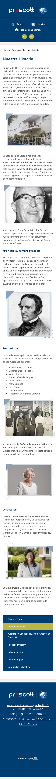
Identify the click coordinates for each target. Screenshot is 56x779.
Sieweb (20, 24)
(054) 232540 (26, 719)
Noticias (41, 24)
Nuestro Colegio (11, 50)
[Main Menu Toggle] (51, 4)
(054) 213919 (45, 719)
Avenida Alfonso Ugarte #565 (28, 707)
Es (24, 36)
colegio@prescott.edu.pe (28, 714)
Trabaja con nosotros (31, 30)
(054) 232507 (28, 724)
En (31, 36)
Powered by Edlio (28, 758)
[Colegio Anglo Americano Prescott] (28, 10)
